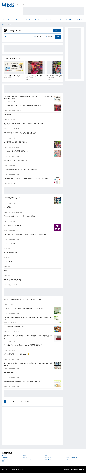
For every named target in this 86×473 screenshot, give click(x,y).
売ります (27, 19)
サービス (58, 19)
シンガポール (48, 459)
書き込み (57, 30)
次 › (22, 401)
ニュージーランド (27, 459)
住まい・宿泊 (7, 19)
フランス (25, 455)
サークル (69, 19)
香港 (3, 461)
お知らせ (79, 19)
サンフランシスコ (49, 457)
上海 (67, 459)
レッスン (48, 19)
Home (3, 24)
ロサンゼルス (26, 457)
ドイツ (46, 455)
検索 (58, 36)
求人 (17, 19)
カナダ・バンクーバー (71, 457)
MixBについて (5, 469)
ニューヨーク (5, 457)
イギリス (4, 455)
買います (38, 19)
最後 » (27, 401)
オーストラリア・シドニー (8, 459)
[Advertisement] (53, 11)
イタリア (68, 455)
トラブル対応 (12, 469)
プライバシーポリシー (21, 469)
